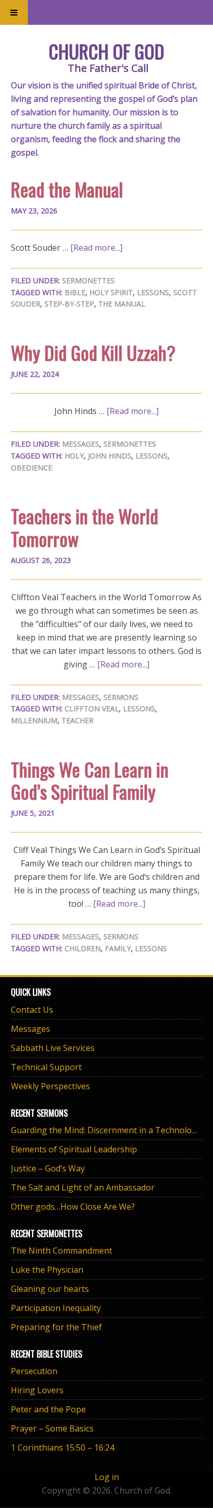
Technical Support (46, 1067)
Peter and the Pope (48, 1409)
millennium (34, 720)
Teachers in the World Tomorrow (84, 527)
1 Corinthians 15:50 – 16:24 (62, 1447)
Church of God (106, 51)
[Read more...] (96, 247)
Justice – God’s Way (48, 1168)
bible (75, 292)
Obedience (31, 468)
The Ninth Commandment (61, 1250)
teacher (78, 720)
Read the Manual (67, 189)
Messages (80, 444)
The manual (121, 304)
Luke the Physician (47, 1269)
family (118, 948)
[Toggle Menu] (14, 12)
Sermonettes (88, 280)
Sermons (121, 697)
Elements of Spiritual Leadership (74, 1149)
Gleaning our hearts (50, 1288)
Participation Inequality (56, 1308)
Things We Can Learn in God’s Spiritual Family (90, 780)
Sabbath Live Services (53, 1048)
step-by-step (69, 304)
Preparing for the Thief (56, 1327)
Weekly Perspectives (50, 1086)
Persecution (34, 1371)
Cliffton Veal (92, 708)
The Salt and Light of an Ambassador (83, 1187)
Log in (107, 1477)
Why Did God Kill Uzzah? (93, 352)
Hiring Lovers (37, 1390)
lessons (153, 292)
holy (74, 456)
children (83, 948)
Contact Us (32, 1009)
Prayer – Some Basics (52, 1428)
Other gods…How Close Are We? (73, 1206)
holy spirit (111, 292)
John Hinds (109, 456)
